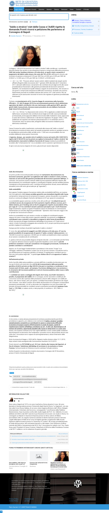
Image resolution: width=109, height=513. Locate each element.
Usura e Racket (80, 160)
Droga (77, 138)
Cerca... (73, 92)
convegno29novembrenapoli (22, 382)
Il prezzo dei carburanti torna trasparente (38, 463)
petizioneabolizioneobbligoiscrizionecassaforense (30, 379)
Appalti (78, 112)
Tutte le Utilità (78, 33)
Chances (56, 9)
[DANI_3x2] (25, 56)
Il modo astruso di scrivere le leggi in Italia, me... (55, 387)
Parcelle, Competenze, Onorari (84, 26)
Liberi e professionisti (58, 469)
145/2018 (16, 376)
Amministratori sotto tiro (82, 104)
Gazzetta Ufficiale (81, 200)
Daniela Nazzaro (16, 36)
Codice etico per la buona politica (84, 123)
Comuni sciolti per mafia (82, 127)
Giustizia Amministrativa (82, 145)
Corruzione (79, 134)
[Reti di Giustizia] (23, 3)
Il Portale (86, 9)
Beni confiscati (80, 115)
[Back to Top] (1, 512)
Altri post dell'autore (63, 433)
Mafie (78, 153)
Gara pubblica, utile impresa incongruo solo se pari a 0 (17, 463)
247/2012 (37, 382)
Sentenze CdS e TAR (82, 181)
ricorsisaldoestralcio (29, 376)
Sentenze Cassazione (82, 177)
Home (11, 9)
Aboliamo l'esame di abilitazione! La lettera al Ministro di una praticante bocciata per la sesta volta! (59, 465)
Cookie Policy (13, 501)
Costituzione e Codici (82, 189)
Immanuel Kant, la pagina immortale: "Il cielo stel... (23, 387)
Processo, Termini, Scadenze (83, 29)
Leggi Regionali (81, 192)
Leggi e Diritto (18, 9)
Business (49, 9)
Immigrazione (79, 149)
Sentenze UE (80, 196)
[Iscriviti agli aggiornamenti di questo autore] (14, 401)
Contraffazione (80, 130)
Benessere (64, 9)
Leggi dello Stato (81, 185)
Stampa (34, 22)
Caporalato (79, 119)
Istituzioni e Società (30, 9)
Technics (78, 9)
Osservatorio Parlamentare (83, 157)
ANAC (77, 108)
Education (42, 9)
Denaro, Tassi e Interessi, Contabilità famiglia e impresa (81, 21)
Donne (72, 9)
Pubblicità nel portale (29, 500)
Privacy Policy (14, 499)
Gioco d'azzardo (80, 142)
